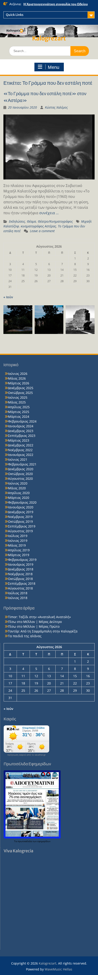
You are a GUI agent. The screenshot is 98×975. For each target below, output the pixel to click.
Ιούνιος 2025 (17, 397)
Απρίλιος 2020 (19, 493)
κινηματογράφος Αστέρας (38, 226)
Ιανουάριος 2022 (20, 455)
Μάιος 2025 (17, 402)
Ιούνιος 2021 (17, 459)
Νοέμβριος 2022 (20, 450)
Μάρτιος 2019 (18, 555)
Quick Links (14, 15)
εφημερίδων (43, 841)
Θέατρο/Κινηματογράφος (55, 221)
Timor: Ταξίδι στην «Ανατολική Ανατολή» (39, 617)
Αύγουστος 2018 (20, 588)
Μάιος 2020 (17, 488)
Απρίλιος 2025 (19, 407)
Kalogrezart (49, 38)
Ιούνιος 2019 (17, 540)
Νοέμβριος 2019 (20, 517)
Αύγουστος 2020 (20, 478)
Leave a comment (42, 231)
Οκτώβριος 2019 (20, 521)
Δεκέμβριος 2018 (20, 569)
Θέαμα (31, 221)
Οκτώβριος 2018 (20, 579)
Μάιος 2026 (17, 378)
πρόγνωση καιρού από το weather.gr (26, 755)
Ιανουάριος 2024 (20, 426)
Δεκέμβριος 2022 (20, 445)
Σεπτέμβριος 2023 (21, 435)
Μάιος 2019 (17, 545)
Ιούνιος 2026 (17, 373)
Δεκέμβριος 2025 (20, 388)
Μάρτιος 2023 (18, 440)
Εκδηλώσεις (17, 221)
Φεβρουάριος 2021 (22, 464)
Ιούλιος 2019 (17, 536)
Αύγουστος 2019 (20, 531)
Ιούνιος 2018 (17, 598)
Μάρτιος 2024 (18, 416)
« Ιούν (8, 297)
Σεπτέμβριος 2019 (21, 526)
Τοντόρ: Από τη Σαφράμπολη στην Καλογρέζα (42, 631)
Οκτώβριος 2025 (20, 392)
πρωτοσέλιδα (25, 841)
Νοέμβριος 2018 (20, 574)
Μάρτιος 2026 (18, 383)
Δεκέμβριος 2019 (20, 512)
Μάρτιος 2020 (18, 497)
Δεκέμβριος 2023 (20, 431)
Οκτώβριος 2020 (20, 474)
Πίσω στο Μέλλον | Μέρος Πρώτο (33, 626)
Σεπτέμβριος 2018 (21, 583)
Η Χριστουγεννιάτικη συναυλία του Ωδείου (55, 4)
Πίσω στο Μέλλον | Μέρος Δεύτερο (35, 621)
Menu (53, 67)
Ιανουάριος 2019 (20, 564)
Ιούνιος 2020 (17, 483)
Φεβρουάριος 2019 (22, 559)
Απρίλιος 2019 (19, 550)
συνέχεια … (49, 212)
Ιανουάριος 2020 (20, 507)
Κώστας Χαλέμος (56, 107)
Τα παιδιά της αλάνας (24, 636)
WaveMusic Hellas (58, 969)
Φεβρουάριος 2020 (22, 502)
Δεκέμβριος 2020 (20, 469)
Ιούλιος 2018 (17, 593)
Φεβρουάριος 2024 (22, 421)
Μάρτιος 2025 (18, 412)
